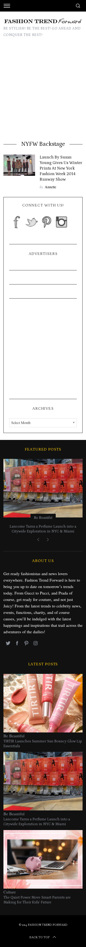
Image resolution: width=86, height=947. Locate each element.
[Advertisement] (43, 90)
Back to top (39, 937)
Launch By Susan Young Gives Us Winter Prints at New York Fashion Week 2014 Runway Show (61, 168)
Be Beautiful (43, 517)
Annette (50, 186)
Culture (9, 892)
